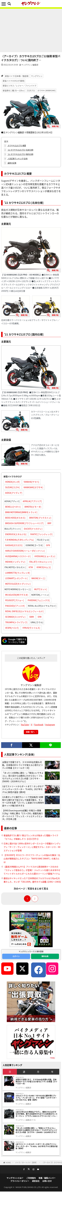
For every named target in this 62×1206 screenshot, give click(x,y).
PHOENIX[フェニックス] (39, 600)
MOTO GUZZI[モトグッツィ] (18, 583)
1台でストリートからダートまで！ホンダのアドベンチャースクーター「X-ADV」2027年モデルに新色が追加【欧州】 (23, 789)
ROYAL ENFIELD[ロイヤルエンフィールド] (24, 611)
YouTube (25, 724)
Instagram (50, 724)
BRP (49, 523)
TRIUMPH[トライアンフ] (16, 622)
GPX (48, 545)
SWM (31, 616)
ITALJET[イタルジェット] (40, 561)
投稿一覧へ (30, 732)
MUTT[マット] (40, 589)
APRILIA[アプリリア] (32, 501)
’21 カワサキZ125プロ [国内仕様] (19, 154)
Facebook (38, 724)
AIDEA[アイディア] (13, 492)
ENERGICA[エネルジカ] (15, 534)
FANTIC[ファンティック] (41, 534)
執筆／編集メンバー (47, 1177)
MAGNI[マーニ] (38, 578)
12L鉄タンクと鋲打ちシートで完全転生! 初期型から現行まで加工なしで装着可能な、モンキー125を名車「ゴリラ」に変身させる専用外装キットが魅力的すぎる (23, 801)
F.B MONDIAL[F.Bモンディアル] (19, 539)
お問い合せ (47, 1180)
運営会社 (36, 1180)
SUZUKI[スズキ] (12, 487)
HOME (8, 1162)
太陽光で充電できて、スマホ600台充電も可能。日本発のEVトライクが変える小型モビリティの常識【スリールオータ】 (22, 765)
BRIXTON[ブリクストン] (40, 517)
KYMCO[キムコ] (44, 567)
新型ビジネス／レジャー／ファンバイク (19, 85)
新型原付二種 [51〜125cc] (14, 90)
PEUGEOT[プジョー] (14, 600)
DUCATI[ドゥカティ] (33, 528)
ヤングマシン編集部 (29, 64)
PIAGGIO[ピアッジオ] (15, 605)
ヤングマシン (36, 76)
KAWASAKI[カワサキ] (33, 487)
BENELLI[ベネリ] (13, 506)
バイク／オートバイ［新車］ (26, 1162)
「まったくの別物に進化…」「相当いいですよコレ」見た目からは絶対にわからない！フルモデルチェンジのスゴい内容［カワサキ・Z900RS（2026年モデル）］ (22, 777)
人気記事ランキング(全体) (16, 158)
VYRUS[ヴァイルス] (31, 627)
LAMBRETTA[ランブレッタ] (17, 572)
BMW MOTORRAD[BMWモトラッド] (21, 512)
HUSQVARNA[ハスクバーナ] (18, 556)
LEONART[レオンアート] (16, 578)
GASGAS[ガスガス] (13, 545)
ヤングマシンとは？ (15, 1177)
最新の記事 (10, 163)
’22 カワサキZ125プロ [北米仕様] (19, 150)
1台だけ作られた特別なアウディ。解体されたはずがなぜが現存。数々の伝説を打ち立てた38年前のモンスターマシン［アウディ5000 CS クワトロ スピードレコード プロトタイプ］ (37, 1114)
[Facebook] (11, 745)
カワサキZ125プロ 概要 (15, 145)
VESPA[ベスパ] (12, 627)
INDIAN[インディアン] (15, 561)
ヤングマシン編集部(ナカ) (26, 1120)
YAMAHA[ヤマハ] (31, 481)
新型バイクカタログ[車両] (14, 80)
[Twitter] (31, 745)
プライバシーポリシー (19, 1180)
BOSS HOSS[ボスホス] (15, 517)
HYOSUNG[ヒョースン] (44, 556)
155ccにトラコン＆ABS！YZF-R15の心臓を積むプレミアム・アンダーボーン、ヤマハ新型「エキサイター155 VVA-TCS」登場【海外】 (36, 1098)
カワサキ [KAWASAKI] (46, 90)
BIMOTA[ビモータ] (33, 506)
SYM (39, 616)
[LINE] (50, 745)
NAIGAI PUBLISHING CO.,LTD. (29, 1187)
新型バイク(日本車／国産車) (17, 76)
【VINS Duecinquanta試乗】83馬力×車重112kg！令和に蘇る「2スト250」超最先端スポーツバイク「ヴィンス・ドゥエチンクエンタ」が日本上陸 (22, 814)
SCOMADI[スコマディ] (15, 616)
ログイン (16, 956)
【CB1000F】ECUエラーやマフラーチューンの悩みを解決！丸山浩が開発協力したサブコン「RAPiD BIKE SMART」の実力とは (32, 858)
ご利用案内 (31, 1177)
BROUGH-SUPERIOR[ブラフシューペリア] (24, 523)
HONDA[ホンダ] (12, 481)
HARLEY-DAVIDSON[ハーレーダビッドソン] (25, 550)
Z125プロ (31, 90)
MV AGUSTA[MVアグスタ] (16, 594)
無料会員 (45, 956)
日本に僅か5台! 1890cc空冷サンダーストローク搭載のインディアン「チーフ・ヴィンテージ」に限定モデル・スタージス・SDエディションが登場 (32, 847)
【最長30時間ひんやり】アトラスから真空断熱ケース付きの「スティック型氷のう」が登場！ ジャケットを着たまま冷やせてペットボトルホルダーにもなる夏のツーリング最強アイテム (32, 870)
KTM (31, 567)
